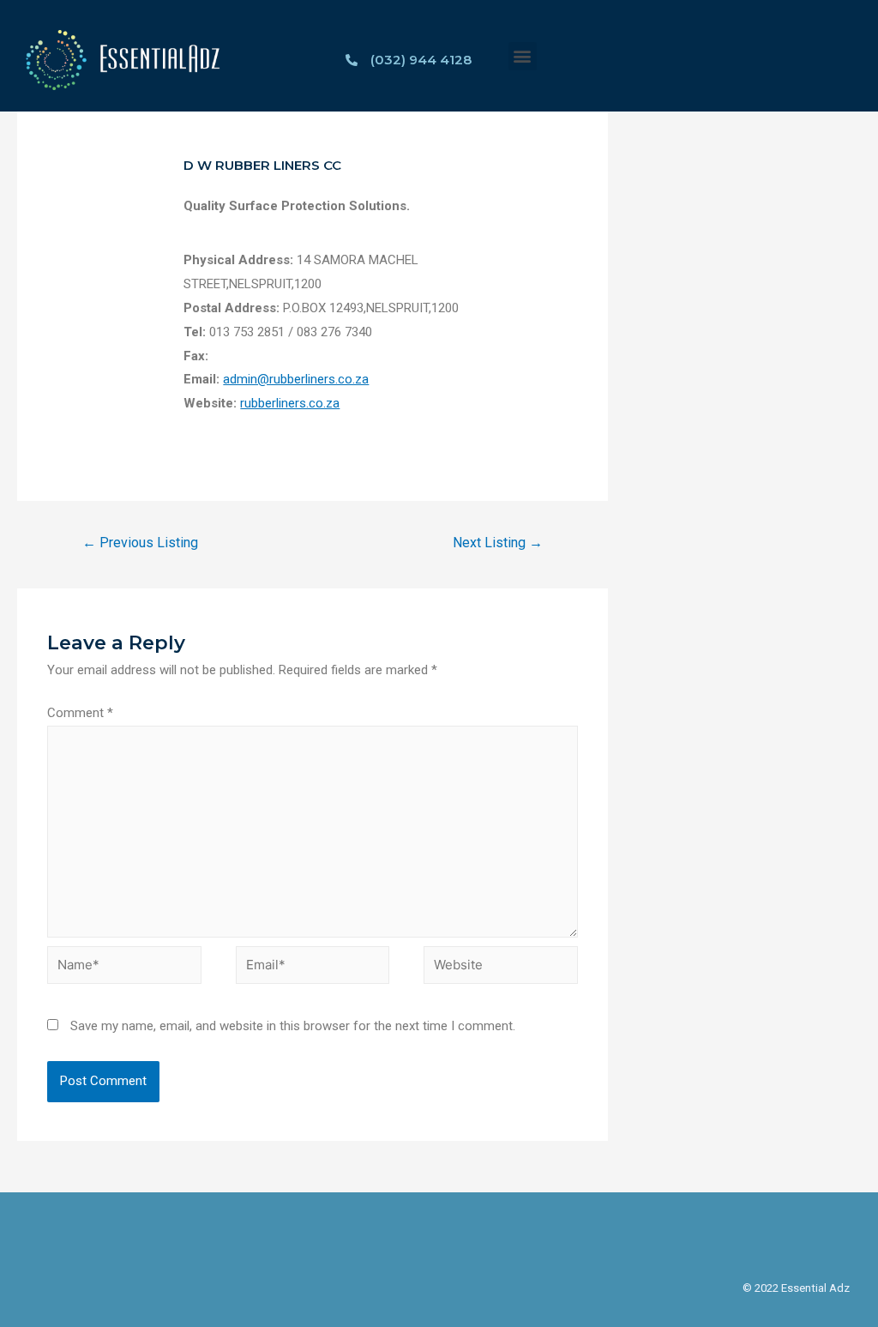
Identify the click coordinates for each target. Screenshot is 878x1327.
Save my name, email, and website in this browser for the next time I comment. (292, 1026)
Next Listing (498, 542)
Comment (80, 713)
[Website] (501, 968)
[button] (522, 56)
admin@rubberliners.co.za (296, 379)
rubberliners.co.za (290, 403)
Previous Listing (140, 542)
